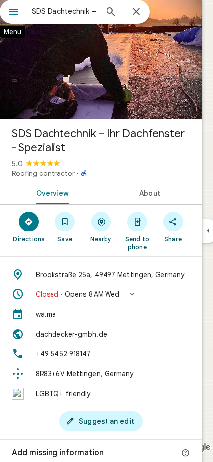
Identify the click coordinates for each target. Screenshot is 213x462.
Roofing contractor (43, 173)
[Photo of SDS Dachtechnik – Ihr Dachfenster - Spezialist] (101, 59)
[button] (101, 294)
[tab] (50, 192)
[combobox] (64, 11)
